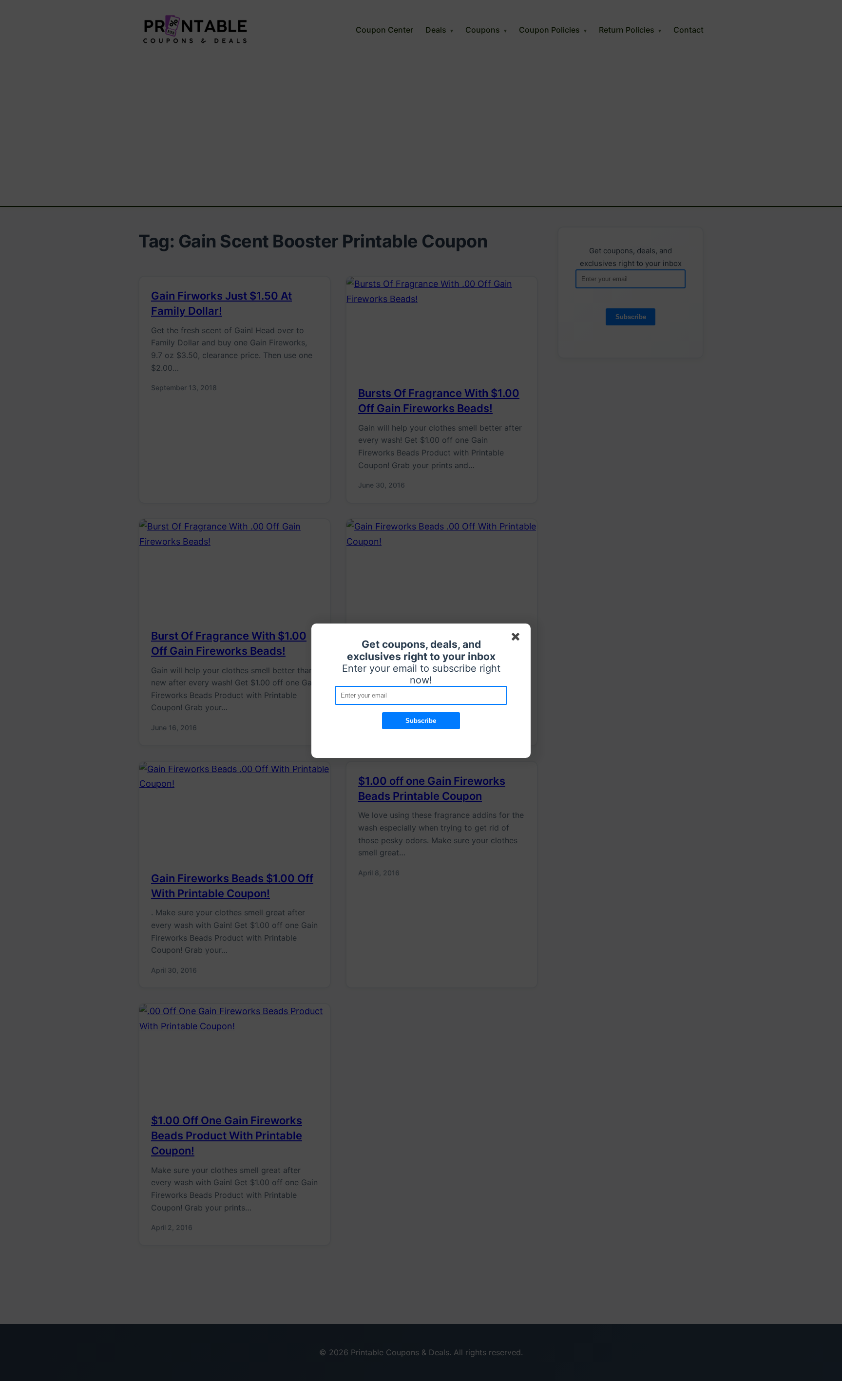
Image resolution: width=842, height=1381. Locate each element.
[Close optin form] (517, 638)
